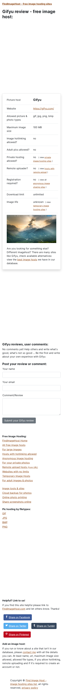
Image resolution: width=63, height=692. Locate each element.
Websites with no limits (15, 471)
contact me (29, 652)
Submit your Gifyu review (19, 420)
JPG (4, 517)
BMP (4, 522)
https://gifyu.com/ (43, 108)
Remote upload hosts (20, 467)
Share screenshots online (16, 501)
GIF (4, 513)
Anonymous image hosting (17, 458)
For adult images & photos (17, 480)
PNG (4, 526)
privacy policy (30, 687)
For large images (12, 449)
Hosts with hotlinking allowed (19, 453)
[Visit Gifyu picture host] (31, 228)
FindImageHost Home (14, 440)
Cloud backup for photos (16, 492)
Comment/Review (12, 395)
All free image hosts (13, 445)
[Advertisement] (31, 54)
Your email (8, 382)
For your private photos (16, 462)
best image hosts (27, 259)
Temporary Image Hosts (16, 476)
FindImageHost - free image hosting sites (27, 3)
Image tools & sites (13, 488)
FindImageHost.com (13, 608)
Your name (8, 368)
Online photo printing (14, 497)
